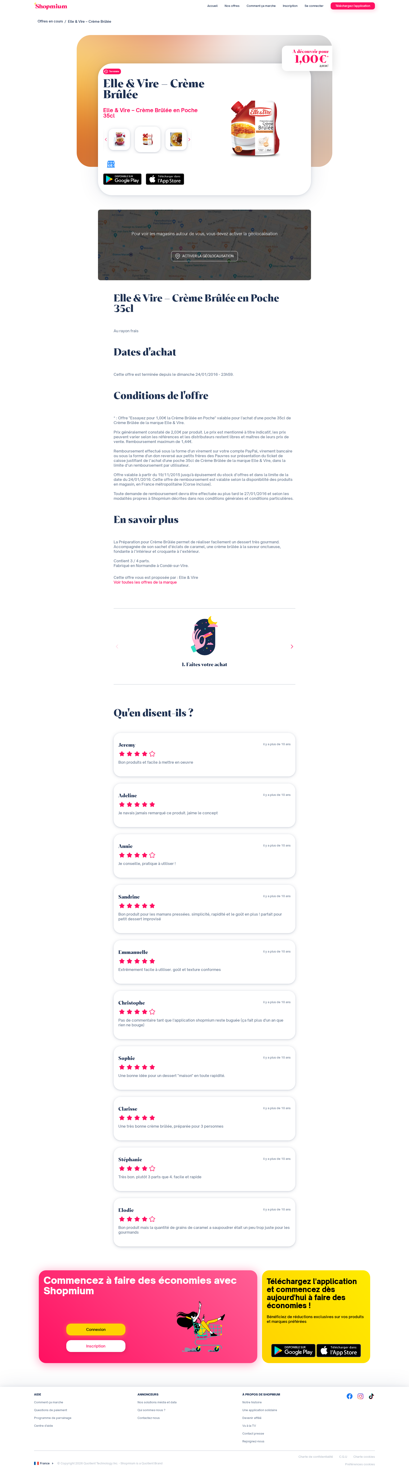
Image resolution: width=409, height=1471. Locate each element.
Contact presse (253, 1433)
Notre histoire (252, 1402)
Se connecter (314, 6)
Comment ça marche (261, 6)
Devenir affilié (252, 1418)
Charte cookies (364, 1456)
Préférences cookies (360, 1464)
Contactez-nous (149, 1418)
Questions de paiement (50, 1410)
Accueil (212, 6)
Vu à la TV (249, 1425)
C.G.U (343, 1456)
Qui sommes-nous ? (151, 1410)
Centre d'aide (43, 1425)
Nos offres (232, 6)
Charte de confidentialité (315, 1456)
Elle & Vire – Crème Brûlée (89, 21)
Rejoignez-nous (253, 1441)
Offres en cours (50, 21)
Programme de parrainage (52, 1418)
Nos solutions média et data (157, 1402)
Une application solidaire (259, 1410)
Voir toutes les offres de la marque (145, 582)
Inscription (290, 6)
